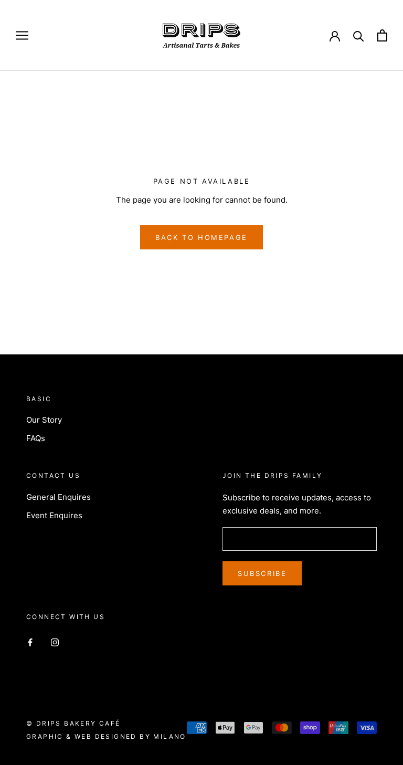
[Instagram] (55, 642)
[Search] (358, 35)
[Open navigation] (22, 35)
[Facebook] (30, 642)
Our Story (44, 420)
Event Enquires (54, 515)
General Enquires (58, 497)
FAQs (35, 438)
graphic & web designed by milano (106, 736)
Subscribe (262, 573)
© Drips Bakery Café (73, 723)
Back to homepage (201, 237)
